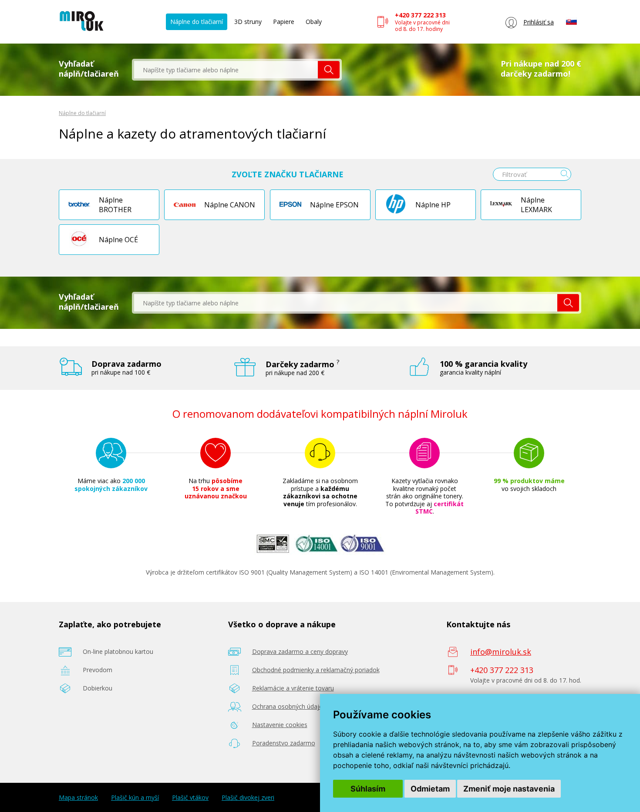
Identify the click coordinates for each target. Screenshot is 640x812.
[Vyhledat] (329, 69)
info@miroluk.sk (500, 651)
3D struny (248, 21)
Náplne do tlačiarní (196, 21)
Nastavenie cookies (279, 725)
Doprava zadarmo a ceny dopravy (300, 651)
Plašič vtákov (190, 798)
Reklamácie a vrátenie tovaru (293, 688)
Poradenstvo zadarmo (283, 743)
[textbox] (226, 69)
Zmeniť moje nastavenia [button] (509, 788)
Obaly (314, 21)
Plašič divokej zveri (248, 798)
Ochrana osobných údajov (289, 706)
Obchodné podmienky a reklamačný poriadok (316, 670)
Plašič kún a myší (135, 798)
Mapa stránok (78, 798)
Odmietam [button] (430, 788)
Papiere (283, 21)
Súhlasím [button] (367, 788)
